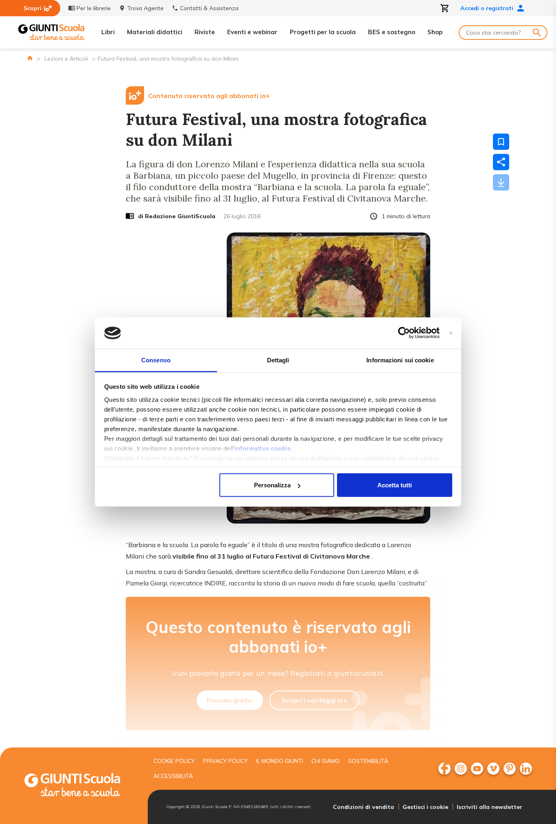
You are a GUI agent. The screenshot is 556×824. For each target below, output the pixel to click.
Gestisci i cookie (425, 807)
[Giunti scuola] (80, 786)
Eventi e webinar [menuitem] (252, 32)
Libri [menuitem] (108, 32)
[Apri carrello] (445, 8)
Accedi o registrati (486, 8)
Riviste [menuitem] (205, 32)
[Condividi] (501, 162)
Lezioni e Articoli (66, 58)
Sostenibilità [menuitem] (368, 761)
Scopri (33, 8)
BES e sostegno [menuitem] (391, 32)
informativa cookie (262, 448)
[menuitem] (444, 769)
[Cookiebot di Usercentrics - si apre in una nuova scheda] (404, 333)
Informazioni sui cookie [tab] (399, 359)
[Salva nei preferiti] (501, 142)
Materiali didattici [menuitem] (154, 32)
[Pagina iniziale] (30, 58)
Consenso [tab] (156, 359)
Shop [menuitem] (434, 32)
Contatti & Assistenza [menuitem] (209, 8)
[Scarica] (501, 182)
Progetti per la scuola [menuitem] (323, 32)
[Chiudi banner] (450, 333)
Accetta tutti (394, 485)
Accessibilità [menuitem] (173, 776)
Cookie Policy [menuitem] (174, 761)
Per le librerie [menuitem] (94, 8)
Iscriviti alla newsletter (489, 807)
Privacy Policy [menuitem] (225, 761)
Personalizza (272, 485)
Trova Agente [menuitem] (145, 8)
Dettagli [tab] (278, 359)
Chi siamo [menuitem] (325, 761)
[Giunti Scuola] (51, 32)
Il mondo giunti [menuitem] (279, 761)
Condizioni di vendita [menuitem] (363, 807)
